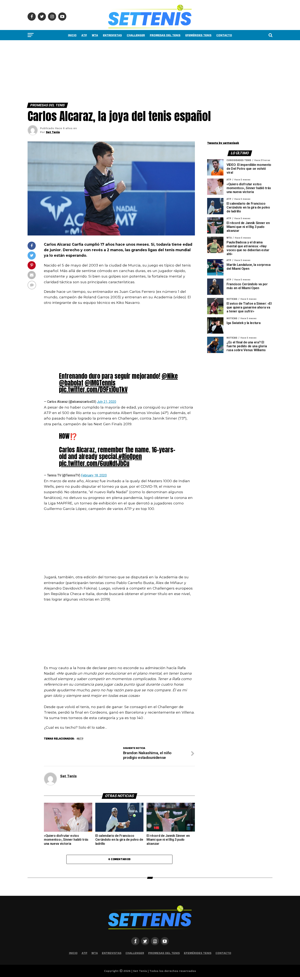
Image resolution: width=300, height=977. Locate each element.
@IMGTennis (100, 382)
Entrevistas (112, 35)
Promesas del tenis (165, 35)
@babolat (71, 382)
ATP (84, 35)
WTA (95, 35)
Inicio (72, 35)
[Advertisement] (122, 70)
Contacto (224, 35)
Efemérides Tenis (198, 35)
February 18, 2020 (94, 475)
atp (80, 738)
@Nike (170, 376)
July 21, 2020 (106, 402)
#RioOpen (130, 456)
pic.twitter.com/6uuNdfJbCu (94, 463)
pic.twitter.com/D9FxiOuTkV (93, 389)
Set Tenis (53, 132)
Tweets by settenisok (223, 143)
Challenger (136, 35)
